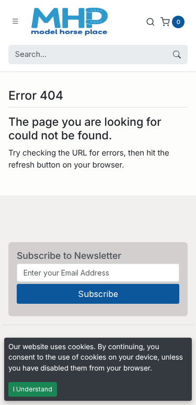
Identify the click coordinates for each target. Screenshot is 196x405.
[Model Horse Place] (69, 21)
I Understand (32, 389)
